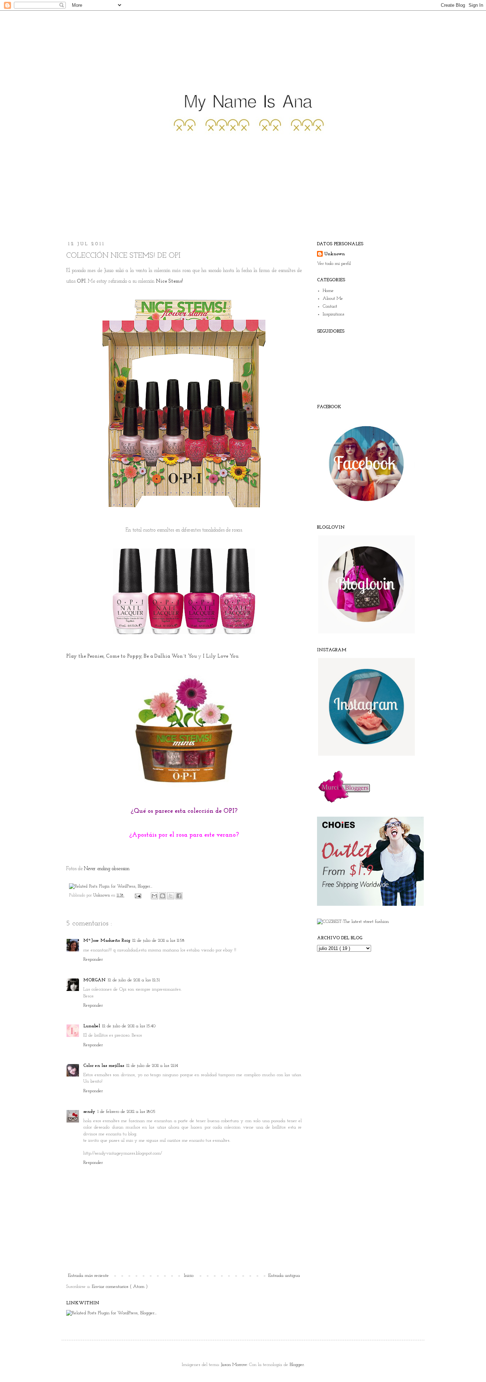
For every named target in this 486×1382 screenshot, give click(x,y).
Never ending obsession (107, 869)
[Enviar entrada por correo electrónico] (138, 895)
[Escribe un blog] (162, 895)
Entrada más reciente (88, 1275)
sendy (89, 1111)
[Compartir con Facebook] (179, 895)
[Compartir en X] (170, 895)
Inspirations (333, 314)
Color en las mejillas (103, 1065)
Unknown (102, 895)
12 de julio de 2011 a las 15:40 (128, 1026)
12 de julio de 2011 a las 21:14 (152, 1065)
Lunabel (91, 1026)
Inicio (189, 1275)
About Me (333, 298)
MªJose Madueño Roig (106, 940)
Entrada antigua (284, 1275)
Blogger (297, 1364)
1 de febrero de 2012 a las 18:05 (126, 1111)
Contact (330, 306)
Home (328, 290)
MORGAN (94, 980)
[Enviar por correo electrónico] (154, 895)
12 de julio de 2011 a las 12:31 (134, 980)
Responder (93, 959)
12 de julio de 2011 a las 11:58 (158, 940)
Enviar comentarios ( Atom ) (120, 1286)
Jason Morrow (234, 1364)
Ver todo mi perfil (334, 263)
